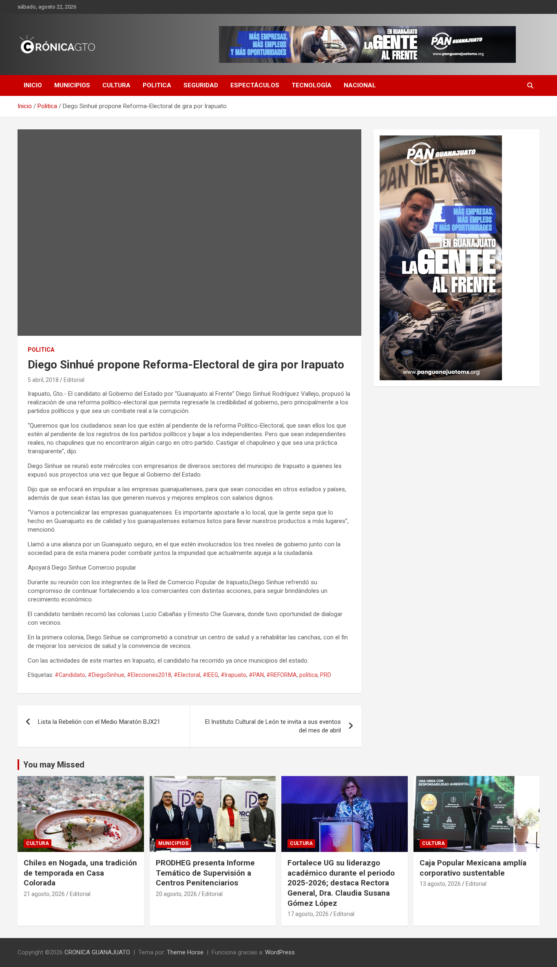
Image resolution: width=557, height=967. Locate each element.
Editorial (74, 380)
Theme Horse (185, 952)
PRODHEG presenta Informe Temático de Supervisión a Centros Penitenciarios (205, 872)
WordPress (280, 952)
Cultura (116, 85)
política (308, 675)
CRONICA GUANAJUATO (97, 952)
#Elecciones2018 (149, 675)
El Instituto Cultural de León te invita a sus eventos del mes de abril (273, 726)
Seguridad (200, 85)
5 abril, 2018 (43, 380)
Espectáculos (254, 85)
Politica (157, 85)
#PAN (256, 675)
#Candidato (70, 675)
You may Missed (53, 765)
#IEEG (210, 675)
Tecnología (312, 85)
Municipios (72, 85)
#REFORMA (281, 675)
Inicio (33, 85)
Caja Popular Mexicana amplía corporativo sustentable (473, 868)
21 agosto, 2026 (44, 894)
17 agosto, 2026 (308, 914)
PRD (325, 675)
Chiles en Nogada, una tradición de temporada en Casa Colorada (80, 872)
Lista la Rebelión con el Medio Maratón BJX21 (99, 721)
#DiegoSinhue (106, 675)
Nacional (360, 85)
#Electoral (187, 675)
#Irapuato (233, 675)
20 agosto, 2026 (176, 894)
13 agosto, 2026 (440, 884)
